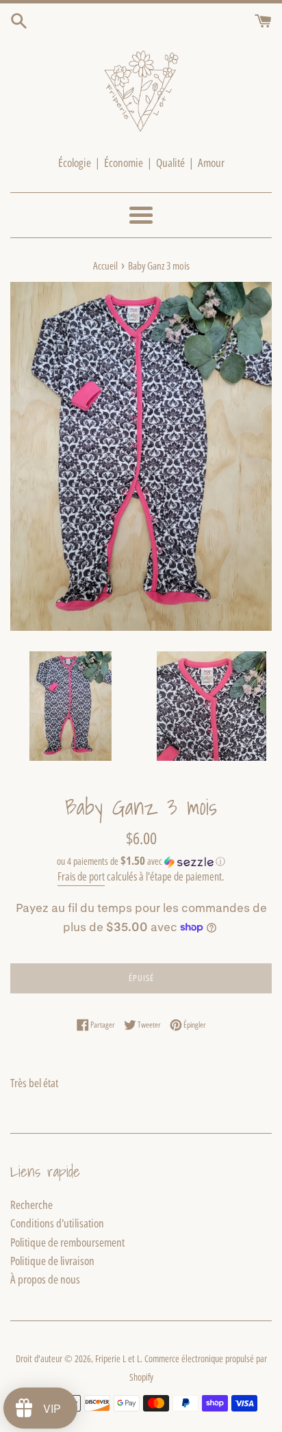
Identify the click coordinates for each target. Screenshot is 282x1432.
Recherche (31, 1204)
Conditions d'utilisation (57, 1223)
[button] (141, 861)
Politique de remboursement (67, 1242)
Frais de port (81, 876)
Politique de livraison (52, 1260)
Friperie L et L (117, 1358)
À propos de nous (45, 1279)
